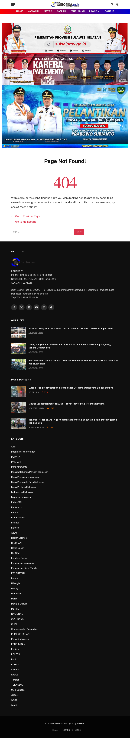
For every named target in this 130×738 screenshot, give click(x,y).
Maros (14, 598)
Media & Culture (19, 603)
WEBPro (80, 723)
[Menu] (13, 4)
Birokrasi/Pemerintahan (23, 451)
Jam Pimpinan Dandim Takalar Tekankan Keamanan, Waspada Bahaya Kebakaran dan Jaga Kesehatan (73, 362)
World (14, 705)
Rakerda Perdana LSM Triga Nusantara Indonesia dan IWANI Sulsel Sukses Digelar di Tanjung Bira (73, 421)
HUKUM (15, 553)
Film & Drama (18, 517)
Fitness (15, 527)
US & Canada (18, 690)
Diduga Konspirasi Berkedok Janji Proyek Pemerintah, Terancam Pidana (66, 403)
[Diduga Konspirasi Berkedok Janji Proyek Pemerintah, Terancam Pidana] (18, 407)
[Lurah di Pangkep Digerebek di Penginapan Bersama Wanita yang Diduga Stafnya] (18, 391)
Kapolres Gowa (19, 558)
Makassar (16, 593)
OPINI (14, 624)
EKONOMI (94, 11)
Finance (15, 522)
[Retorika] (65, 4)
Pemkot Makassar (20, 639)
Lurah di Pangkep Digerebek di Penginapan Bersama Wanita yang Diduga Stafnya (71, 387)
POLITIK (109, 11)
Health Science (19, 538)
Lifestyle (15, 583)
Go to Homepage (25, 221)
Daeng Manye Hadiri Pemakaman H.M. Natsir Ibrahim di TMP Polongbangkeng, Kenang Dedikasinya (70, 346)
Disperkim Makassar (21, 497)
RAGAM (15, 664)
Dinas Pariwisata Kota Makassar (27, 482)
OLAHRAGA (17, 619)
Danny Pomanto (19, 467)
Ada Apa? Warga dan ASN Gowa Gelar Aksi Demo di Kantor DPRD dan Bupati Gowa (71, 328)
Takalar (15, 679)
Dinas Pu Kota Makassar (23, 487)
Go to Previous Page (27, 216)
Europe (14, 512)
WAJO (14, 700)
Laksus (14, 578)
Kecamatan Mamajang (22, 563)
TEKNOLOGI (17, 685)
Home (19, 11)
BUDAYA (15, 457)
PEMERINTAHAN (20, 634)
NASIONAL (33, 11)
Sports (14, 674)
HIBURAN (16, 543)
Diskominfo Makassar (22, 492)
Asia (13, 446)
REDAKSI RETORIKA (71, 730)
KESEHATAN (18, 573)
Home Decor (17, 548)
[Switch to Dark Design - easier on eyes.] (117, 4)
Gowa (14, 533)
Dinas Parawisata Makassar (25, 477)
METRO (48, 11)
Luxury (14, 588)
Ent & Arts (16, 507)
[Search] (112, 4)
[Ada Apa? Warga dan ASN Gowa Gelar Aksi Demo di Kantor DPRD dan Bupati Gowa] (18, 332)
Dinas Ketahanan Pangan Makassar (29, 472)
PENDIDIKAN (78, 11)
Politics (15, 649)
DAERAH (61, 11)
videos (14, 695)
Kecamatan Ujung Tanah (24, 568)
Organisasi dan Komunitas (24, 629)
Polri (13, 659)
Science (15, 669)
